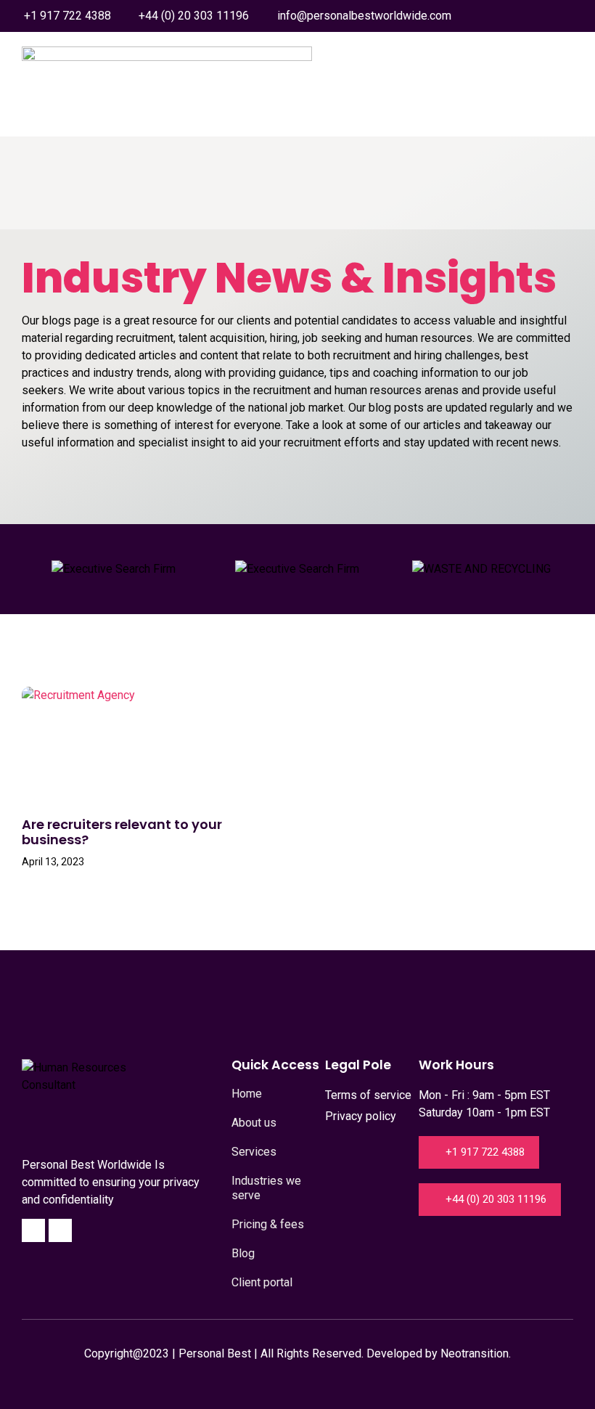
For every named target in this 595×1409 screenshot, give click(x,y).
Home (246, 1093)
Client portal (261, 1282)
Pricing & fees (267, 1224)
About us (253, 1123)
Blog (243, 1253)
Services (253, 1152)
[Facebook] (33, 1230)
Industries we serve (266, 1188)
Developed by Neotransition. (438, 1353)
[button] (561, 126)
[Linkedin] (60, 1230)
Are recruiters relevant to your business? (122, 832)
